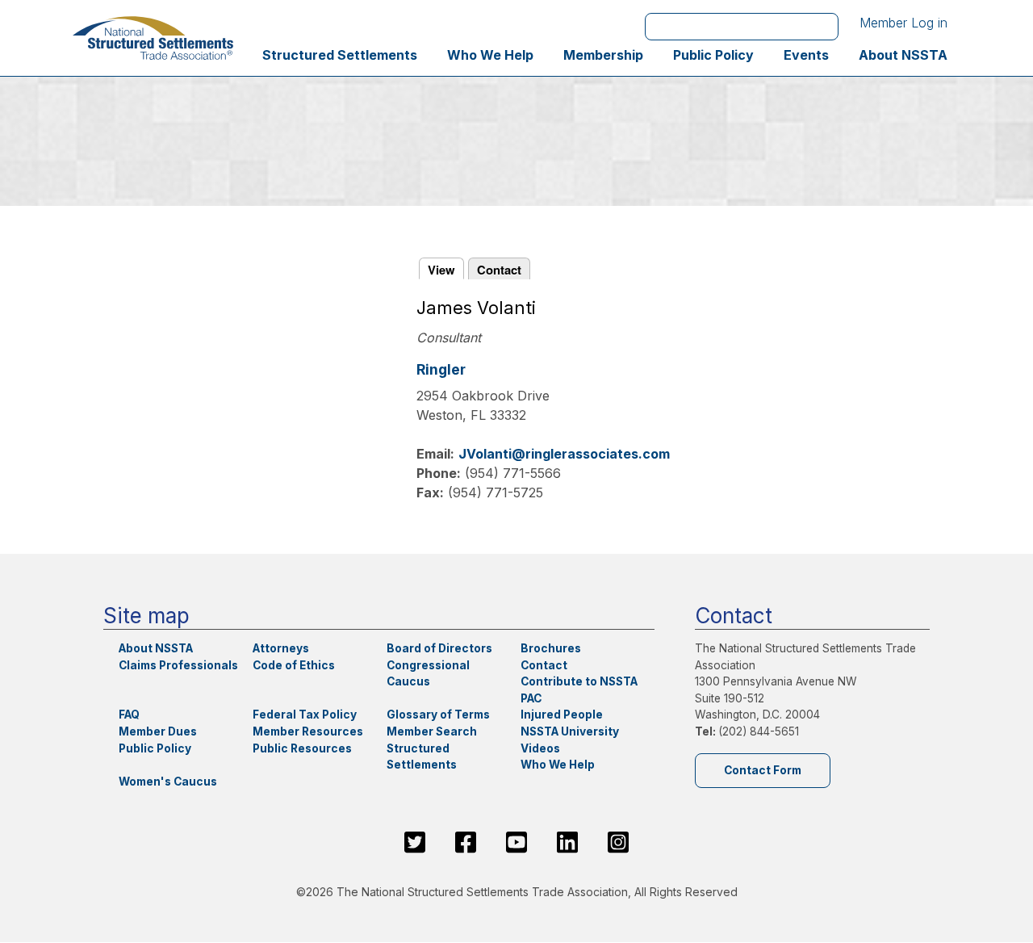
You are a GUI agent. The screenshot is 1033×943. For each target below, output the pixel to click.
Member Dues (158, 731)
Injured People (562, 714)
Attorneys (281, 648)
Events (806, 55)
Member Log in (903, 23)
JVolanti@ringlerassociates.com (564, 454)
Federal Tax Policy (305, 714)
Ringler (441, 369)
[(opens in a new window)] (414, 842)
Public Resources (302, 748)
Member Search (432, 731)
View (441, 270)
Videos (540, 748)
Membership (603, 55)
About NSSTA (903, 55)
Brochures (551, 648)
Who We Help (490, 55)
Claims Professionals (178, 665)
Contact (499, 270)
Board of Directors (439, 648)
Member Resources (308, 731)
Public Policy (713, 55)
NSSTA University (570, 731)
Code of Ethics (294, 665)
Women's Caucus (168, 781)
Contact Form (762, 770)
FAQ (129, 714)
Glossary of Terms (438, 714)
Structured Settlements (339, 55)
